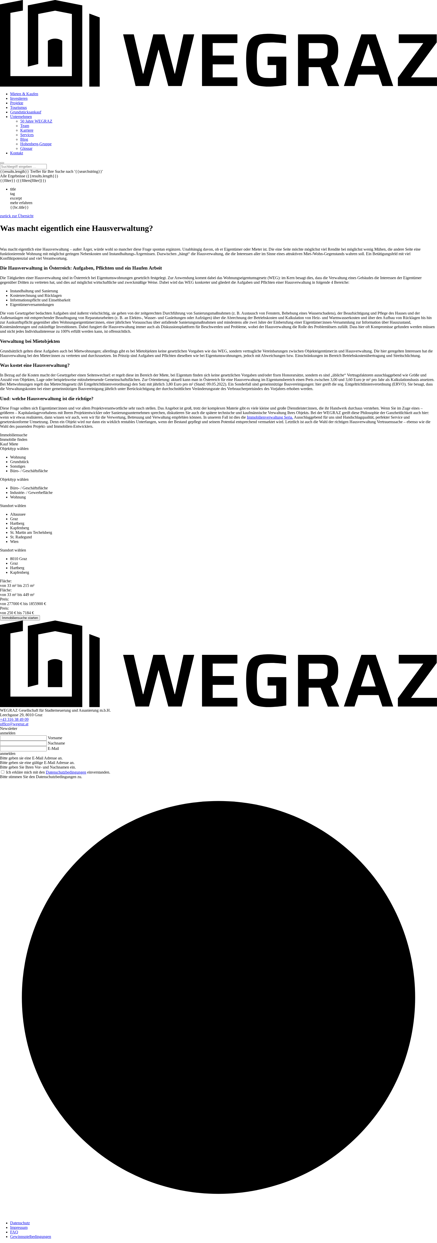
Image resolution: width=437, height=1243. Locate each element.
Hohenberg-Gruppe (36, 144)
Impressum (19, 1227)
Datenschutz (20, 1223)
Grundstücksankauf (25, 112)
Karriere (26, 130)
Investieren (19, 98)
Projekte (16, 103)
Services (27, 135)
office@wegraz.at (14, 724)
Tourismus (18, 107)
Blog (24, 139)
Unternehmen (21, 116)
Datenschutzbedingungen (66, 772)
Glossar (26, 148)
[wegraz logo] (218, 85)
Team (24, 126)
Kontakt (16, 153)
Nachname (56, 743)
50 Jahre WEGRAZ (36, 121)
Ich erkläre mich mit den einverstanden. (57, 772)
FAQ (14, 1232)
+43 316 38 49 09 (14, 719)
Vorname (55, 738)
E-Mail (53, 748)
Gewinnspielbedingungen (30, 1236)
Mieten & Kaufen (24, 94)
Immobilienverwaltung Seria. (270, 417)
